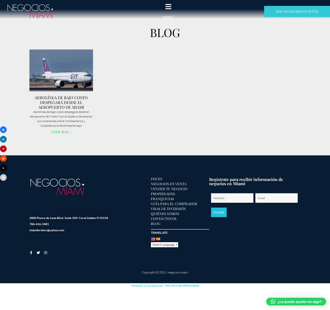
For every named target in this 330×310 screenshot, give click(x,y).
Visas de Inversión (168, 208)
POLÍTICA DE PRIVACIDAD (182, 285)
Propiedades (163, 194)
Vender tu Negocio (169, 189)
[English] (153, 239)
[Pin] (3, 148)
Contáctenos (163, 218)
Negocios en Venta (168, 184)
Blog (155, 223)
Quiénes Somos (165, 213)
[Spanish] (158, 239)
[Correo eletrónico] (3, 177)
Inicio (156, 179)
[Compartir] (3, 129)
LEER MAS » (61, 132)
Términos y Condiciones (147, 285)
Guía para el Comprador (174, 203)
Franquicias (162, 198)
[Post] (3, 168)
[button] (296, 301)
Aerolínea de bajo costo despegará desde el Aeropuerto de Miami (61, 102)
